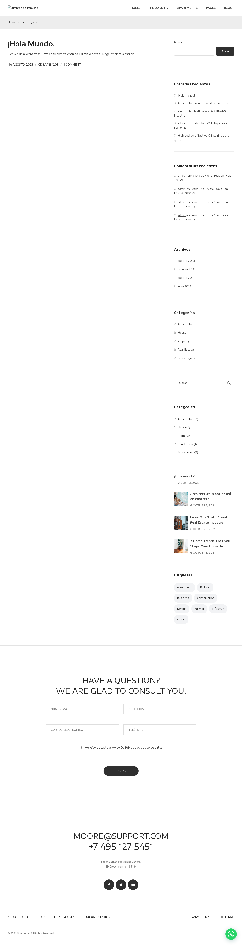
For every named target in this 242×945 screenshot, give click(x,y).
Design (181, 608)
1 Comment (72, 64)
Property (184, 341)
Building (205, 587)
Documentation (97, 917)
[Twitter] (121, 884)
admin (182, 188)
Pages (211, 7)
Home (135, 7)
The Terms (226, 917)
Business (183, 598)
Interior (199, 608)
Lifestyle (218, 608)
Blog (228, 7)
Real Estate (186, 349)
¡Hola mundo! (31, 43)
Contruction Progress (57, 917)
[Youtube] (133, 884)
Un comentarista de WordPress (199, 175)
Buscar (178, 42)
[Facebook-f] (109, 884)
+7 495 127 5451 (121, 846)
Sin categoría (186, 358)
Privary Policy (198, 917)
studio (181, 619)
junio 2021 (184, 286)
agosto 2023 (186, 260)
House (182, 332)
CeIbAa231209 (48, 64)
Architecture (186, 324)
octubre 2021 (186, 269)
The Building (158, 7)
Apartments (187, 7)
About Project (19, 917)
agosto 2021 (186, 277)
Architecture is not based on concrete (203, 103)
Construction (205, 598)
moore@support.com (121, 836)
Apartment (184, 587)
